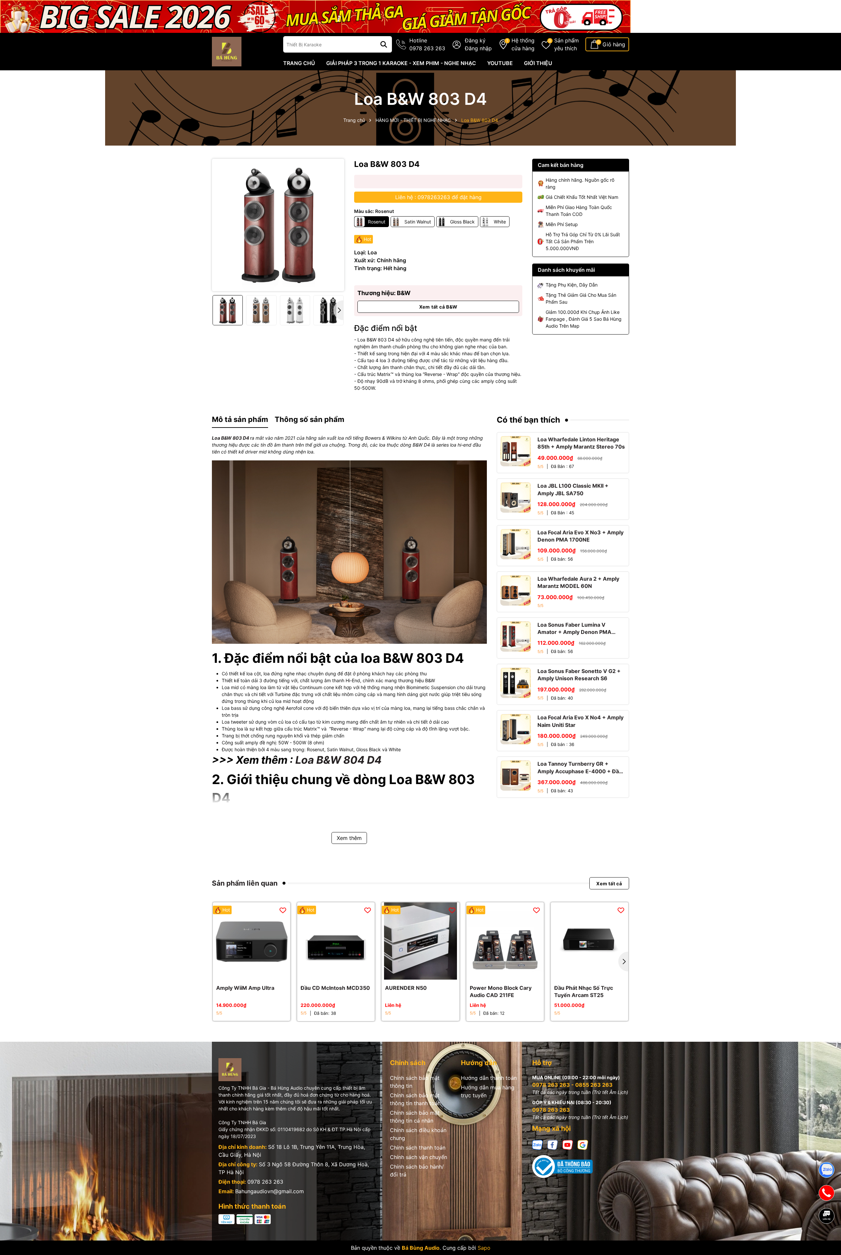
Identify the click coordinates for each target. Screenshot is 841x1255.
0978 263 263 (265, 1181)
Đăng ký (475, 40)
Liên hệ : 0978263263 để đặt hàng (438, 197)
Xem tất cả (609, 883)
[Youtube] (567, 1144)
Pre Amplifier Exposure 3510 (66, 1228)
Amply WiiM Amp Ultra (245, 988)
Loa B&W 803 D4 (230, 438)
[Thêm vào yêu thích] (283, 909)
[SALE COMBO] (315, 16)
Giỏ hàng (613, 44)
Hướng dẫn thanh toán (489, 1078)
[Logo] (226, 51)
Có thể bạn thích (528, 420)
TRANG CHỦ (299, 63)
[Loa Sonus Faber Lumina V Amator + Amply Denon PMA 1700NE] (515, 636)
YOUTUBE (500, 63)
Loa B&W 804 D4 (338, 760)
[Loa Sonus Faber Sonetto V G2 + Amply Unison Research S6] (515, 682)
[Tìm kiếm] (383, 44)
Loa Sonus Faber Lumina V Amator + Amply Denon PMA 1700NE (574, 628)
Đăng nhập (478, 48)
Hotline (427, 44)
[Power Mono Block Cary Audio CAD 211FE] (505, 941)
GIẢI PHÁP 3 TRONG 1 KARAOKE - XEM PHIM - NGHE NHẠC (401, 63)
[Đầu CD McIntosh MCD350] (336, 941)
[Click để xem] (278, 225)
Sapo (484, 1247)
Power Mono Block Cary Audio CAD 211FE (501, 991)
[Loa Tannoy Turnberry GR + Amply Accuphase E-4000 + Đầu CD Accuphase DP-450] (515, 775)
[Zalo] (537, 1144)
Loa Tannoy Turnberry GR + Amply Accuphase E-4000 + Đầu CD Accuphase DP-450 (579, 767)
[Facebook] (552, 1144)
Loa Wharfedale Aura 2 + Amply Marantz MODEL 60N (578, 582)
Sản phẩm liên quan (245, 883)
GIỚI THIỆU (538, 63)
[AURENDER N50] (420, 941)
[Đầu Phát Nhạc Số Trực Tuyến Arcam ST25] (589, 941)
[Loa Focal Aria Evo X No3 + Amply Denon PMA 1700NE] (515, 544)
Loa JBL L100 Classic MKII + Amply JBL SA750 (572, 489)
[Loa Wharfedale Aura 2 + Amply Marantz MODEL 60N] (515, 590)
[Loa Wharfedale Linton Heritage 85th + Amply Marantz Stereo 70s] (515, 451)
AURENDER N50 (406, 988)
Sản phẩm (566, 44)
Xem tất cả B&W (438, 307)
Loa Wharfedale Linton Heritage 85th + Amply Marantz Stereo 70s (581, 443)
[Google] (583, 1144)
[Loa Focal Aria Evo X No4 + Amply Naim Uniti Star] (515, 729)
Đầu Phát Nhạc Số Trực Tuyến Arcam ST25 (583, 991)
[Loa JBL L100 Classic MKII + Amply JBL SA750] (515, 497)
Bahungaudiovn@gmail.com (269, 1191)
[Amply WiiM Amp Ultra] (251, 941)
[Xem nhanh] (258, 973)
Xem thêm (349, 838)
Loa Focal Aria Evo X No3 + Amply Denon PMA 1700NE (580, 536)
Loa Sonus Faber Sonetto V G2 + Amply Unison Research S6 (579, 675)
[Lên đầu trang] (826, 1238)
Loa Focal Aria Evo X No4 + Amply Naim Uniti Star (580, 721)
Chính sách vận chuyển (418, 1157)
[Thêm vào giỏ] (244, 973)
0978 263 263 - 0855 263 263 (572, 1084)
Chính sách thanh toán (417, 1147)
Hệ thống (522, 44)
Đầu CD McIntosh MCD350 (335, 988)
